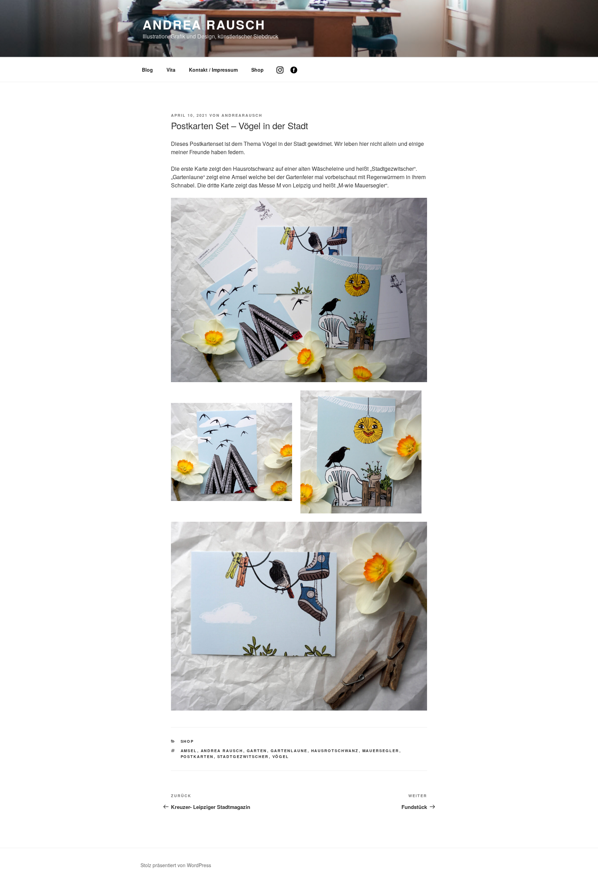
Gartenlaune (289, 750)
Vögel (280, 756)
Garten (257, 750)
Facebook (296, 75)
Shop (257, 69)
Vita (170, 69)
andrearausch (241, 115)
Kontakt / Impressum (213, 69)
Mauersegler (380, 750)
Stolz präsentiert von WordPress (176, 865)
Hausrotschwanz (335, 750)
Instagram (283, 75)
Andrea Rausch (204, 24)
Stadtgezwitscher (243, 756)
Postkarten (197, 756)
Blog (147, 69)
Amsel (189, 750)
